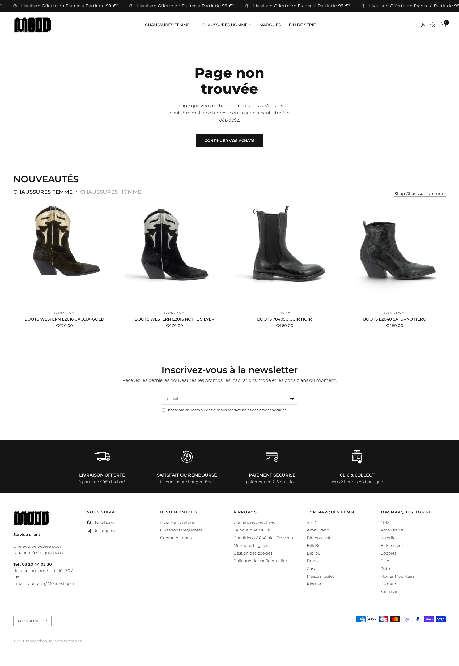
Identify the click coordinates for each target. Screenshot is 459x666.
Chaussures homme (225, 24)
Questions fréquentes (181, 530)
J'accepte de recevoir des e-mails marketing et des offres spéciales (226, 410)
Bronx (312, 560)
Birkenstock (318, 537)
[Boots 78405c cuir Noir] (284, 255)
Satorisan (389, 591)
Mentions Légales (250, 545)
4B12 (311, 522)
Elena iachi (64, 312)
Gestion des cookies (252, 553)
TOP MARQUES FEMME (332, 512)
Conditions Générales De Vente (264, 537)
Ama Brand (318, 530)
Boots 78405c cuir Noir (284, 319)
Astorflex (389, 537)
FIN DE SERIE (302, 24)
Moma (284, 312)
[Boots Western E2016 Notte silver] (175, 255)
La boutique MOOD (252, 530)
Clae (384, 560)
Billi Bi (313, 545)
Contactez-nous (176, 537)
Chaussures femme (167, 24)
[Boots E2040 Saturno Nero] (395, 255)
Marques (270, 24)
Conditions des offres (254, 522)
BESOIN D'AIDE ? (179, 512)
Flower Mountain (397, 576)
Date (385, 568)
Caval (312, 568)
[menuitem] (169, 25)
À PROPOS (245, 512)
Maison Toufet (320, 576)
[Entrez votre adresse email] (292, 398)
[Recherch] (433, 25)
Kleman (314, 583)
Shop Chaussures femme (420, 193)
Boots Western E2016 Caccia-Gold (64, 319)
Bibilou (314, 553)
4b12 (384, 522)
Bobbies (388, 553)
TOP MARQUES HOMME (406, 512)
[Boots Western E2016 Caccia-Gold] (64, 255)
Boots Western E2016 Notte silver (174, 319)
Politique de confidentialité (260, 560)
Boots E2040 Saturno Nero (394, 319)
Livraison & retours (178, 522)
